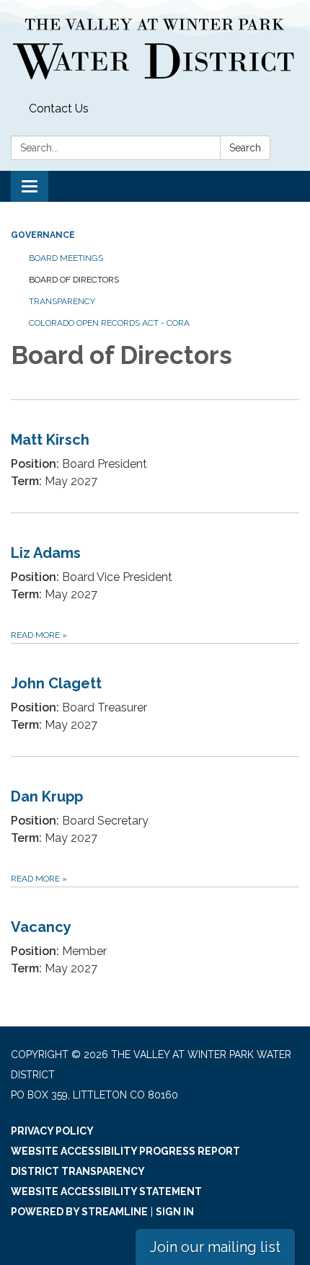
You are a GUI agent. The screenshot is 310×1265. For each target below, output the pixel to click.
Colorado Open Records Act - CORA (109, 323)
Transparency (62, 301)
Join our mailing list (215, 1247)
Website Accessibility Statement (106, 1191)
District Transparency (78, 1171)
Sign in (175, 1211)
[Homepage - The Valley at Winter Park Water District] (155, 48)
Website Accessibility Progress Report (125, 1151)
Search (245, 148)
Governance (43, 235)
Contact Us (59, 108)
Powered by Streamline (79, 1211)
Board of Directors (74, 280)
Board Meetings (66, 258)
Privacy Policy (52, 1131)
